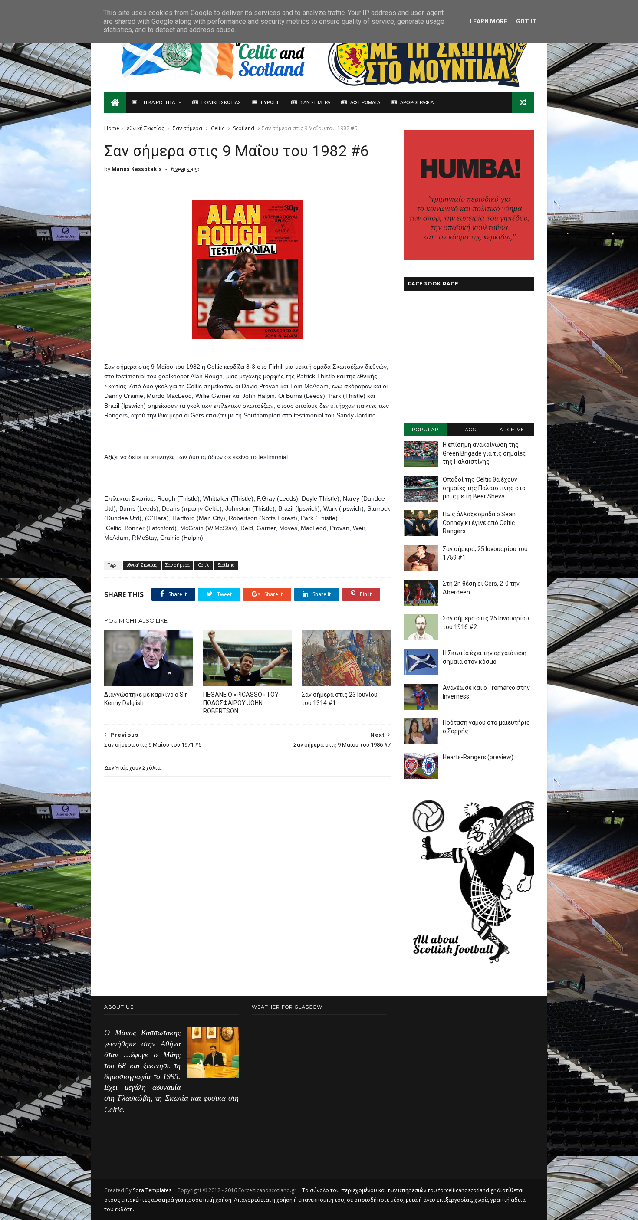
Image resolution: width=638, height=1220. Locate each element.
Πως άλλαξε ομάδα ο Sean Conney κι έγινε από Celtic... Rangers (481, 523)
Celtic (217, 128)
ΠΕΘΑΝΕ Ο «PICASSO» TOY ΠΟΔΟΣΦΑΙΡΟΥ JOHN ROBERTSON (241, 703)
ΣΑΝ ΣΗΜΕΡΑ (315, 102)
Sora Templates (152, 1190)
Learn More (488, 21)
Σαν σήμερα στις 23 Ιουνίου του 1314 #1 (340, 698)
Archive (512, 429)
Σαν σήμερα (187, 128)
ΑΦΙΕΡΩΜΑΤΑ (365, 102)
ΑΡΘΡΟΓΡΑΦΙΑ (417, 102)
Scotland (243, 128)
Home (111, 128)
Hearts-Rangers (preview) (478, 757)
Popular (425, 429)
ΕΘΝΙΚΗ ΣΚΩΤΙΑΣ (221, 102)
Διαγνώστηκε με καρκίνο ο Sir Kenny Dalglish (145, 698)
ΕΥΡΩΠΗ (270, 102)
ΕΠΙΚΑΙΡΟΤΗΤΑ (158, 102)
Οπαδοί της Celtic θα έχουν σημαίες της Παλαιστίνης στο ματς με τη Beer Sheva (484, 488)
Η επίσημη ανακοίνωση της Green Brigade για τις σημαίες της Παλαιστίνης (484, 453)
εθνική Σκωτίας (145, 128)
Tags (468, 429)
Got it (526, 21)
